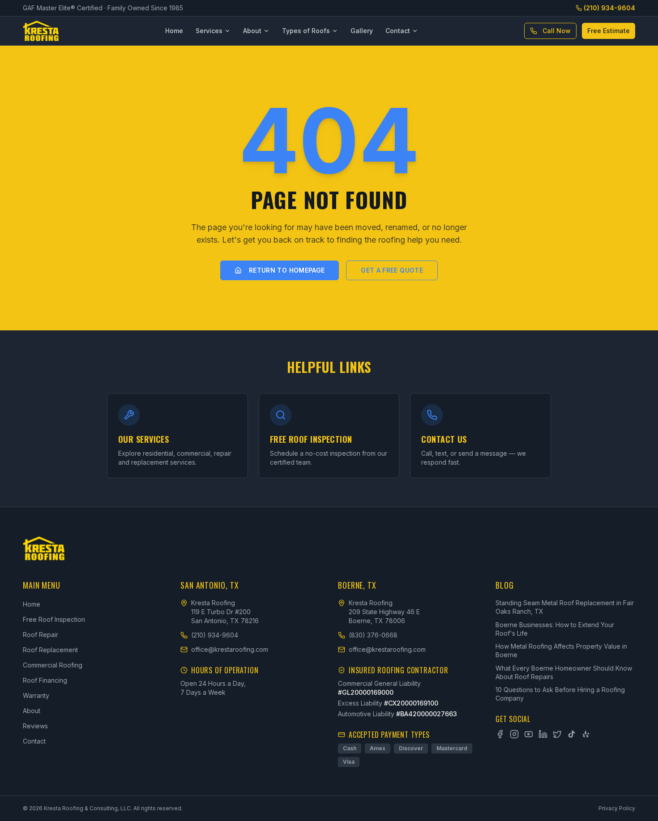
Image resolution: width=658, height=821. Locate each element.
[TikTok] (571, 734)
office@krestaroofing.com (229, 649)
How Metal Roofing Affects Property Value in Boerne (561, 650)
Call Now (557, 30)
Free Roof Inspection (54, 619)
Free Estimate (608, 30)
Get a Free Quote (392, 270)
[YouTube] (528, 734)
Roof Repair (40, 634)
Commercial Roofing (52, 665)
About (252, 30)
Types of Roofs (306, 30)
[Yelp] (585, 734)
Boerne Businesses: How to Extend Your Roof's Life (555, 629)
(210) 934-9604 (609, 8)
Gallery (361, 30)
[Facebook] (500, 734)
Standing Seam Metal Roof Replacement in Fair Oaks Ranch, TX (565, 607)
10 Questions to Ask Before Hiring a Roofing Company (560, 694)
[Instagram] (514, 734)
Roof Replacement (50, 650)
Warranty (36, 695)
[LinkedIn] (542, 734)
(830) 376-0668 (373, 635)
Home (174, 30)
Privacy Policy (616, 808)
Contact (397, 30)
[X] (557, 734)
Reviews (35, 726)
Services (209, 30)
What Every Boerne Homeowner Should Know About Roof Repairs (564, 672)
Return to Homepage (287, 270)
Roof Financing (45, 680)
